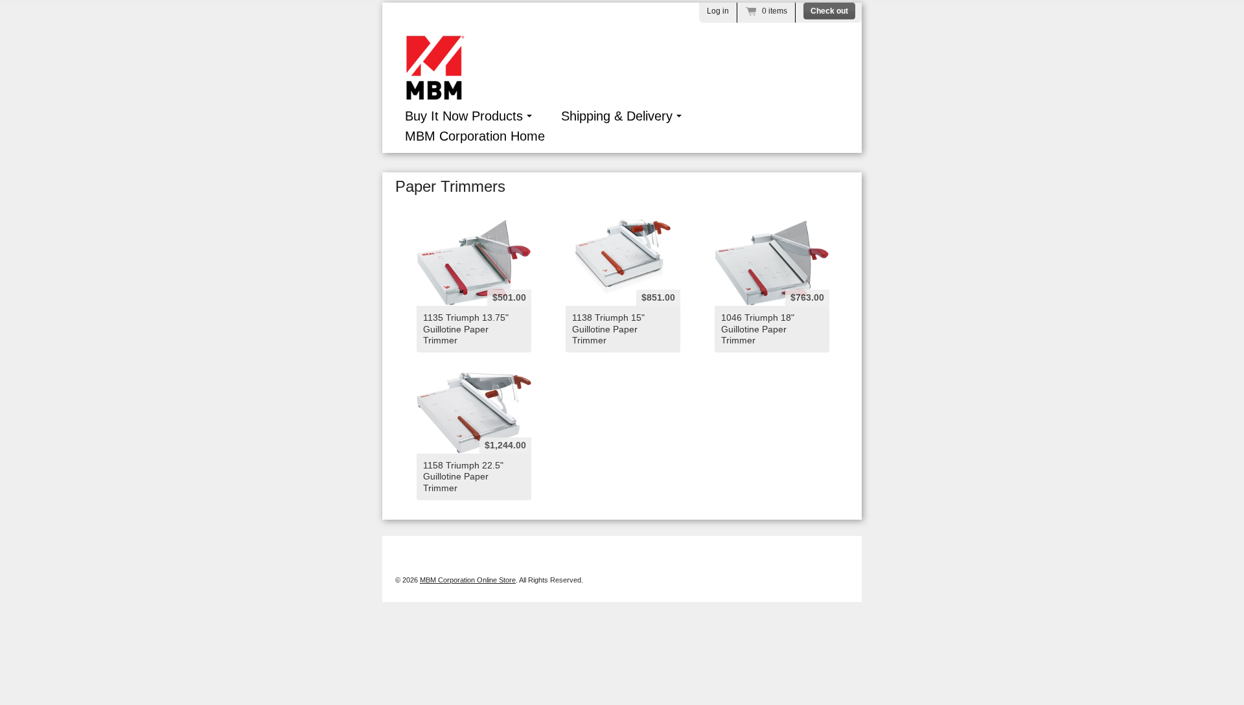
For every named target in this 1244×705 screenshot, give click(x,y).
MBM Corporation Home (475, 136)
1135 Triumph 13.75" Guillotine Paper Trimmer (466, 328)
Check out (829, 11)
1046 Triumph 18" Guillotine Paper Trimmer (757, 328)
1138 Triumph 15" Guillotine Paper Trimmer (608, 328)
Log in (718, 11)
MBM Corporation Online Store (468, 580)
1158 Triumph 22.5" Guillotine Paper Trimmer (463, 476)
